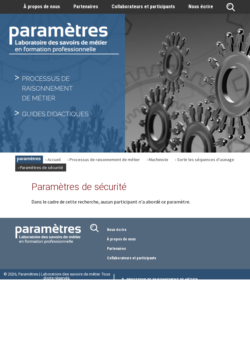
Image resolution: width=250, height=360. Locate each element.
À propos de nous (41, 6)
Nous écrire (200, 6)
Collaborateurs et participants (143, 6)
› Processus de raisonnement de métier (103, 159)
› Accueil (53, 159)
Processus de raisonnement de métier (162, 280)
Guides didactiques (55, 114)
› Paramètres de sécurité (40, 167)
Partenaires (85, 6)
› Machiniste (157, 159)
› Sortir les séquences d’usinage (204, 159)
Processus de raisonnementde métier (47, 88)
